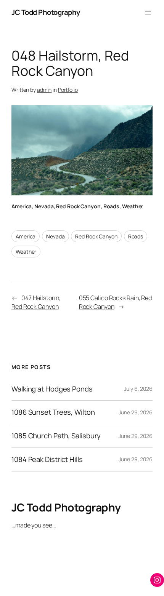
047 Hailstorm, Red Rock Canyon (36, 302)
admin (44, 89)
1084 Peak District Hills (47, 459)
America (21, 206)
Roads (111, 206)
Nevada (43, 206)
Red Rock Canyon (78, 206)
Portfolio (68, 89)
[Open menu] (148, 12)
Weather (132, 206)
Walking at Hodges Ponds (52, 389)
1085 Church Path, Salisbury (56, 436)
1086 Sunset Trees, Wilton (53, 412)
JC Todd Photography (45, 12)
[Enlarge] (142, 115)
